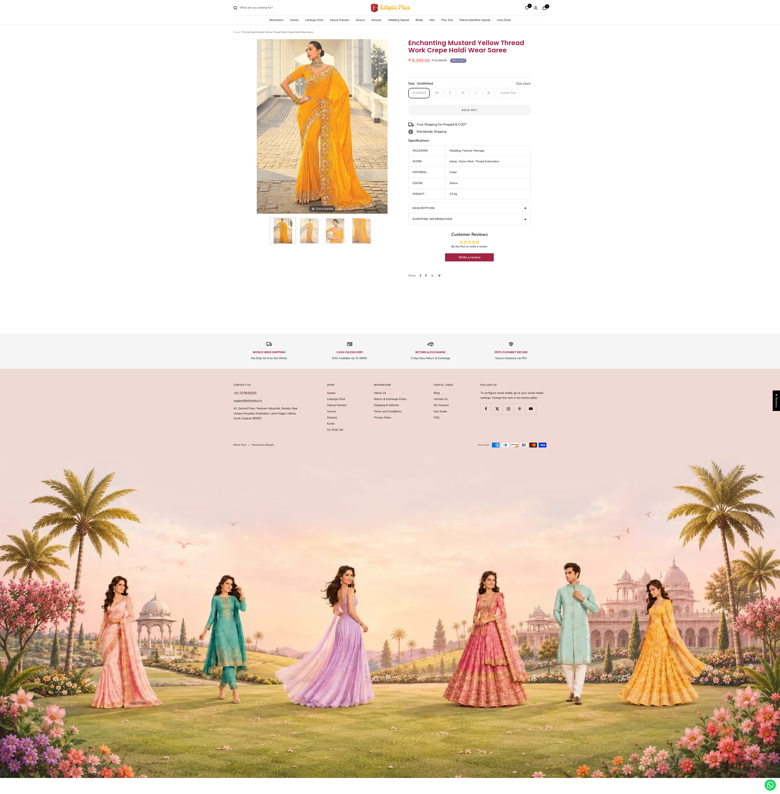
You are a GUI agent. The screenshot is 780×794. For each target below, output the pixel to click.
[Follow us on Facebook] (486, 408)
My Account (441, 405)
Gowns (360, 20)
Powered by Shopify (263, 444)
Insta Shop (504, 20)
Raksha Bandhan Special (474, 20)
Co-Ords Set (335, 430)
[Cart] (544, 8)
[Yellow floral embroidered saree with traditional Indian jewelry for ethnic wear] (335, 231)
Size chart (523, 83)
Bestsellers (277, 20)
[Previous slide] (261, 124)
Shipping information (432, 219)
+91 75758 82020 (245, 393)
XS (437, 93)
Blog (437, 393)
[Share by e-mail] (439, 275)
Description (423, 208)
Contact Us (441, 399)
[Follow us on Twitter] (497, 408)
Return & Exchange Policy (390, 399)
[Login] (535, 8)
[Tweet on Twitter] (432, 275)
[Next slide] (383, 124)
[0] (527, 7)
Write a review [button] (469, 257)
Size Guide (440, 411)
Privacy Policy (382, 417)
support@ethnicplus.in (248, 401)
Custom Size (508, 93)
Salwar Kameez (339, 20)
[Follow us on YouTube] (530, 408)
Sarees (294, 20)
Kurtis (331, 424)
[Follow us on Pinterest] (519, 408)
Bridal (419, 20)
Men (432, 20)
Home (237, 32)
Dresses (376, 20)
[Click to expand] (322, 126)
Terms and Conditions (388, 411)
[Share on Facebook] (420, 275)
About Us (380, 393)
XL (489, 93)
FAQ (436, 417)
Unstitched (419, 93)
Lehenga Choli (314, 20)
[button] (81, 756)
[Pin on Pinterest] (426, 275)
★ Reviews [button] (776, 401)
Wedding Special (398, 20)
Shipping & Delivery (386, 405)
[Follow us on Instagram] (508, 408)
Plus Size (447, 20)
